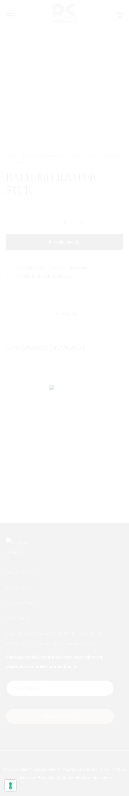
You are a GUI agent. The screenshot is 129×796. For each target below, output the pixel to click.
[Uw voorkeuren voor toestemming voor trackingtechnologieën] (10, 785)
